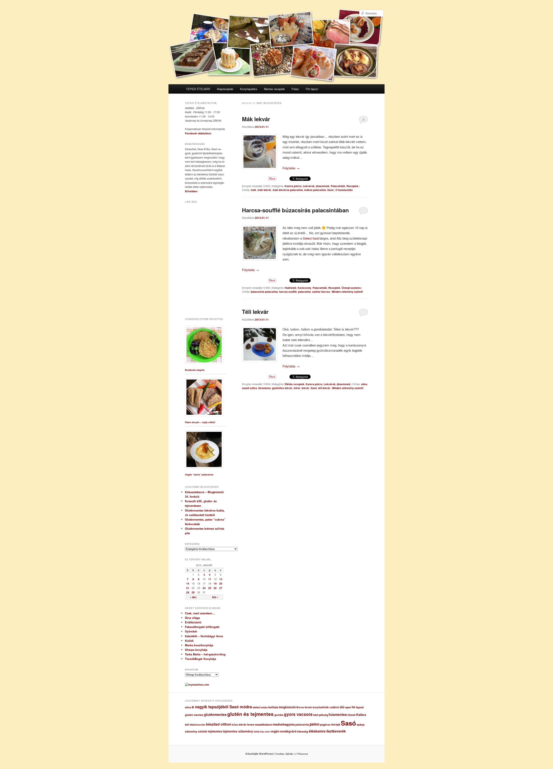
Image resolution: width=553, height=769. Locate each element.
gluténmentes (215, 714)
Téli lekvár (255, 312)
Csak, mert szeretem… (200, 613)
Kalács (361, 714)
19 (215, 583)
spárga (360, 724)
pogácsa (325, 724)
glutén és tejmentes (250, 713)
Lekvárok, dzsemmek (316, 186)
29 (193, 592)
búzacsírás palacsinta (264, 292)
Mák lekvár (256, 119)
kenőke (201, 724)
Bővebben (191, 191)
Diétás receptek (294, 384)
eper (348, 707)
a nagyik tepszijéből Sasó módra (222, 707)
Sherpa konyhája (196, 650)
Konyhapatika (248, 89)
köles (235, 724)
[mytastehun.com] (197, 684)
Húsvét (352, 715)
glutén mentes (194, 715)
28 (187, 592)
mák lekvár (264, 190)
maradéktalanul (263, 724)
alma (364, 384)
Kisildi (189, 641)
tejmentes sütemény (238, 731)
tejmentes (215, 731)
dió (342, 707)
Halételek (290, 288)
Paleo (295, 89)
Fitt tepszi (312, 89)
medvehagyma (284, 724)
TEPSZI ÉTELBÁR (198, 89)
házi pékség (320, 715)
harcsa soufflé (288, 292)
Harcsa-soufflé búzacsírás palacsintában (295, 210)
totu (262, 731)
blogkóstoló (287, 707)
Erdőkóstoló (193, 622)
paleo (314, 724)
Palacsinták (338, 186)
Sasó (330, 190)
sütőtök (202, 731)
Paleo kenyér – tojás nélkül (200, 422)
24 (204, 588)
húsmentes (338, 714)
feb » (215, 597)
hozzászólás (344, 190)
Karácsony (304, 288)
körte (297, 388)
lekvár (305, 388)
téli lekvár (324, 388)
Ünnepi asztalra (351, 288)
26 (215, 588)
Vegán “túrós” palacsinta (199, 474)
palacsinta (304, 292)
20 (220, 583)
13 (220, 579)
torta (256, 731)
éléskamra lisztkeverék (327, 731)
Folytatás (291, 168)
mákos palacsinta (315, 190)
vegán (274, 731)
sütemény (191, 731)
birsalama (264, 388)
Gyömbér (191, 631)
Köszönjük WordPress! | (265, 754)
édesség (302, 731)
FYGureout (302, 753)
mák (253, 190)
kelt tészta (191, 724)
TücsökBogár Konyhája (200, 659)
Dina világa (192, 618)
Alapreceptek (225, 89)
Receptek (352, 186)
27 (220, 588)
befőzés (273, 707)
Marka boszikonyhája (199, 645)
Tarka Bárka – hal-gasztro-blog (205, 654)
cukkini (334, 707)
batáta (264, 707)
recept (335, 724)
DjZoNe (289, 753)
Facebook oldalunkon (198, 133)
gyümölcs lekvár (282, 388)
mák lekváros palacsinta (288, 190)
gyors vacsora (298, 714)
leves (250, 724)
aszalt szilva (249, 388)
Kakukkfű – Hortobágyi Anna (204, 636)
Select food (311, 238)
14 (187, 583)
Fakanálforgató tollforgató (202, 627)
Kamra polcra (293, 186)
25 (209, 588)
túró (267, 731)
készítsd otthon (218, 724)
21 (187, 588)
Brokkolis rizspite (195, 370)
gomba (278, 715)
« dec (193, 597)
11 (209, 579)
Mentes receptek (274, 89)
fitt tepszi (358, 707)
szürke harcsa (321, 292)
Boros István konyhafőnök (312, 707)
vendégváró (288, 731)
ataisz (256, 707)
